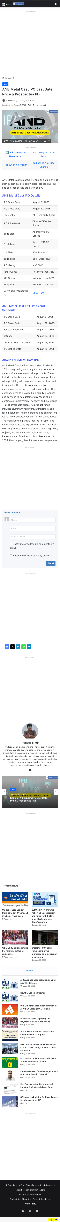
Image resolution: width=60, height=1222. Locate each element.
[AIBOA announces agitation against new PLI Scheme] (10, 983)
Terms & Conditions (41, 1199)
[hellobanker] (18, 3)
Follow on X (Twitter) (16, 164)
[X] (12, 646)
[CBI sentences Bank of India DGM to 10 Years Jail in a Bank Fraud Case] (15, 899)
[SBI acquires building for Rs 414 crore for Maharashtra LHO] (10, 1101)
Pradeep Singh (12, 100)
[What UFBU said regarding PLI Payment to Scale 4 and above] (15, 937)
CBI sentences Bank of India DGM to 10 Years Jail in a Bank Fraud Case (15, 913)
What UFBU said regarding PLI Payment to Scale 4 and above (15, 951)
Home (7, 78)
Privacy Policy (30, 1204)
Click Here (38, 292)
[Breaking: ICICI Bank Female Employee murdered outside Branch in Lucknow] (45, 937)
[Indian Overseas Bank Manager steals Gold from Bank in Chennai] (10, 1075)
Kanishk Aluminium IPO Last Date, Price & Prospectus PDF (29, 799)
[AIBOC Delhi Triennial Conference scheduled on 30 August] (10, 1035)
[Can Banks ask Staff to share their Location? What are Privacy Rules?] (10, 1088)
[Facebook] (7, 646)
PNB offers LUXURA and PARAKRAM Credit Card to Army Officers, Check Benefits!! (38, 1047)
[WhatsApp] (23, 646)
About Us (26, 1199)
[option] (30, 792)
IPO (13, 78)
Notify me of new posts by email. (31, 555)
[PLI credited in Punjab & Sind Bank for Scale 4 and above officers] (10, 1062)
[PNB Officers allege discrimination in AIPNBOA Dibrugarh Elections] (10, 1009)
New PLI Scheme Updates (32, 993)
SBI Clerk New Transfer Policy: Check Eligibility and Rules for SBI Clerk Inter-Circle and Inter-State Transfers (43, 916)
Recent (30, 970)
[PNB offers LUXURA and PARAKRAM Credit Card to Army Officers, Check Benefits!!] (10, 1048)
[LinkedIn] (18, 646)
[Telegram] (29, 646)
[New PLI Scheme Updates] (10, 996)
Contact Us (15, 1199)
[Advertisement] (30, 44)
